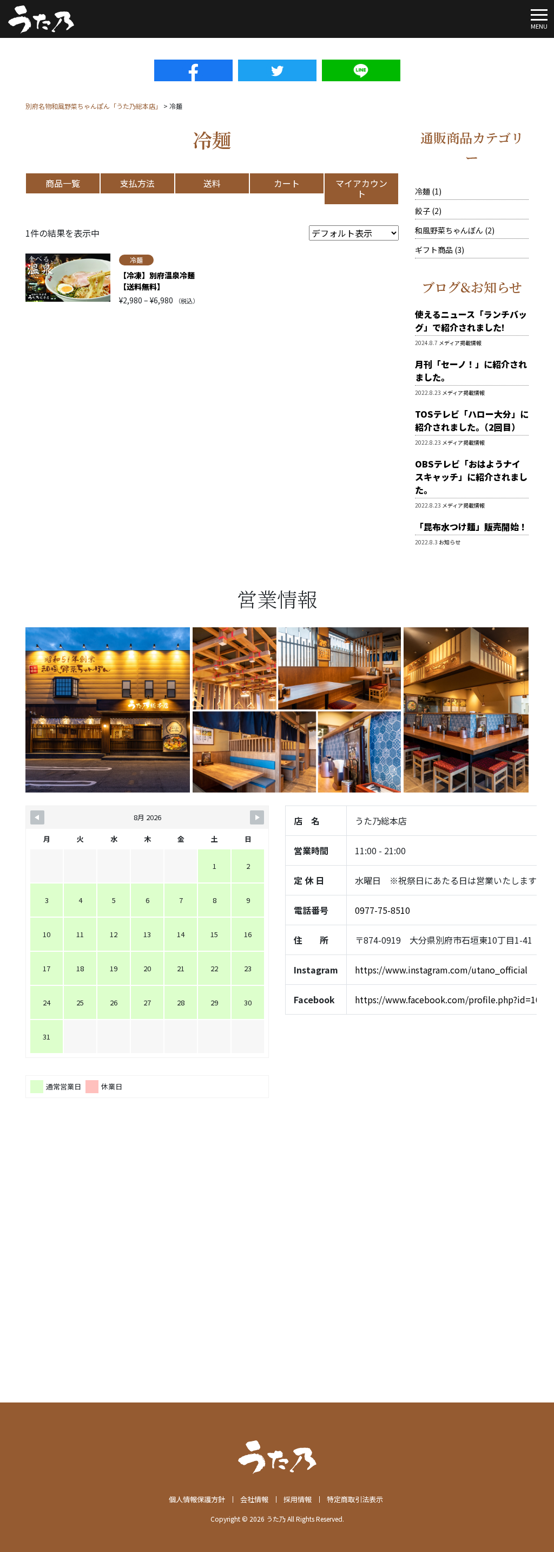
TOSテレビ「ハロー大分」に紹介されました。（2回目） (472, 420)
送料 (212, 183)
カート (287, 183)
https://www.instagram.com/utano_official (441, 969)
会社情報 (254, 1499)
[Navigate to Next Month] (257, 817)
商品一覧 (62, 183)
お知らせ (449, 542)
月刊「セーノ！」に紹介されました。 (471, 371)
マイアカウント (361, 188)
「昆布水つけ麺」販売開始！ (471, 526)
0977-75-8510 (382, 910)
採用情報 (297, 1499)
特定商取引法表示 (355, 1499)
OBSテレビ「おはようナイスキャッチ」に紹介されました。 (471, 476)
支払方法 (137, 183)
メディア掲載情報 (460, 343)
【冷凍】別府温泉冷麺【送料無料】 (157, 281)
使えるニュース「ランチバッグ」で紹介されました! (471, 321)
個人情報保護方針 (197, 1499)
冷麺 (136, 259)
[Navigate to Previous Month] (37, 817)
